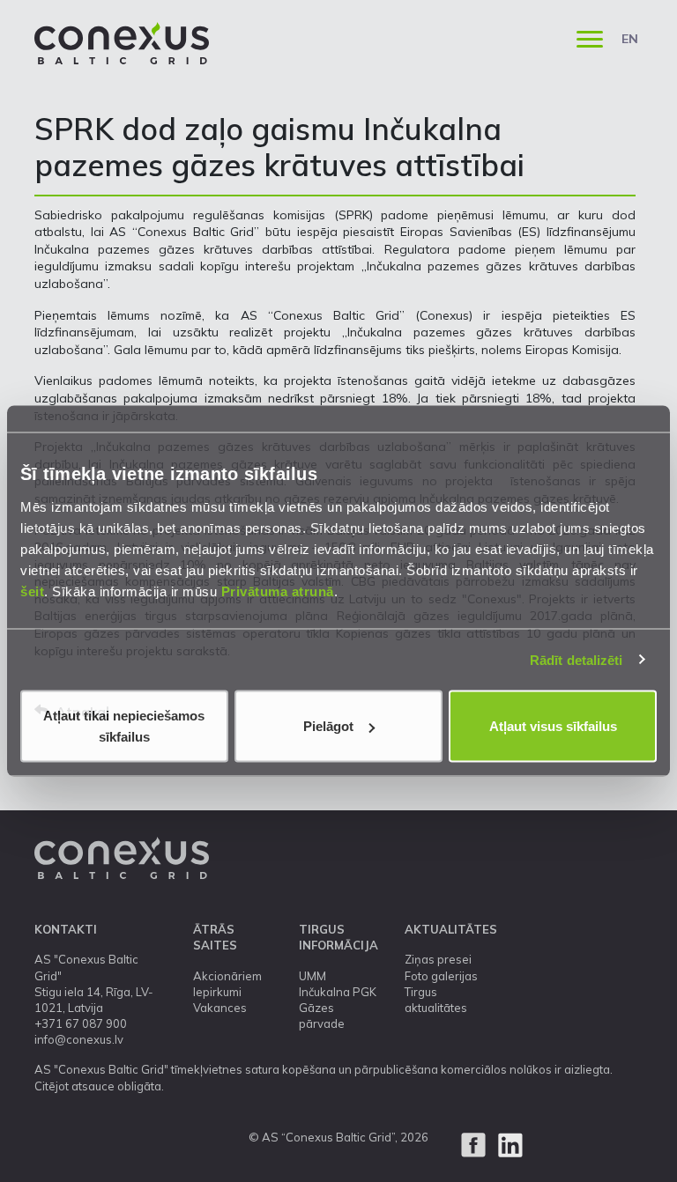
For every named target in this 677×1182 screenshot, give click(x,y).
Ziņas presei (438, 959)
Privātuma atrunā (277, 591)
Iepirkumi (217, 992)
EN (629, 39)
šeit (32, 591)
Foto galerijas (441, 976)
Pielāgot (328, 726)
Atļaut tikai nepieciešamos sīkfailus (124, 726)
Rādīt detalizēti (576, 659)
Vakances (220, 1008)
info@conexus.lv (78, 1039)
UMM (312, 976)
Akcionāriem (227, 976)
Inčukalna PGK (337, 992)
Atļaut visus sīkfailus (553, 726)
